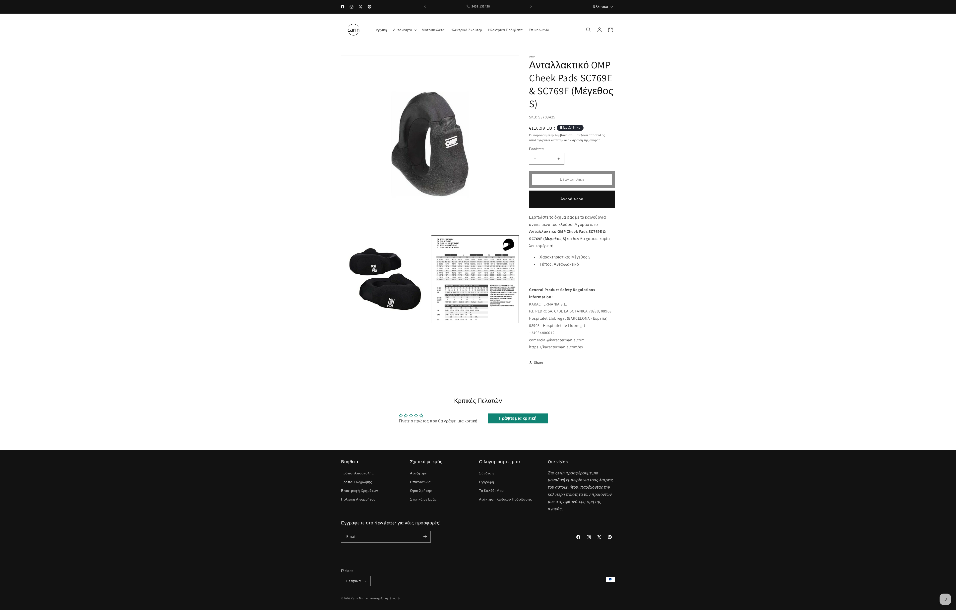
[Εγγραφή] (424, 536)
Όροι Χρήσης (421, 490)
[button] (404, 30)
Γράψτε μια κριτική (518, 418)
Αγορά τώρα (572, 199)
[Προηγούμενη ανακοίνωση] (424, 6)
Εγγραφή (486, 481)
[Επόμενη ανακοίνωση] (531, 6)
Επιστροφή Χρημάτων (359, 490)
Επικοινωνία (420, 481)
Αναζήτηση (419, 473)
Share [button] (538, 362)
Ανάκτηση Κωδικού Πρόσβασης (505, 499)
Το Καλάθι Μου (491, 490)
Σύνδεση (486, 473)
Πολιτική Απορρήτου (358, 499)
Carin (354, 598)
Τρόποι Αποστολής (357, 473)
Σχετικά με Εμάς (423, 499)
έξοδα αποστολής (592, 135)
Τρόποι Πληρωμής (356, 481)
